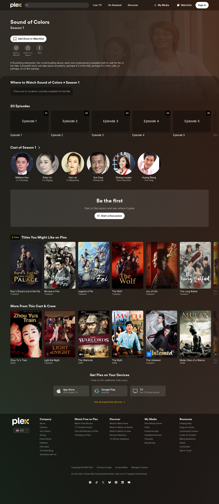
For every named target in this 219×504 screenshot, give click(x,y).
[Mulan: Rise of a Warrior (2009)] (195, 337)
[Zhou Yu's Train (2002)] (26, 337)
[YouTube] (129, 482)
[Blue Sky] (109, 482)
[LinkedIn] (122, 482)
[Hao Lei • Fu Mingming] (72, 167)
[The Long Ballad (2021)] (195, 269)
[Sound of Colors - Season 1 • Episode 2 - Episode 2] (70, 124)
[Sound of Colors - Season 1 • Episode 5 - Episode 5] (192, 124)
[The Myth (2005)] (127, 337)
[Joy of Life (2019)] (161, 269)
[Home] (16, 5)
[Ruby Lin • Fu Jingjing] (47, 167)
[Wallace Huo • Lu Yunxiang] (22, 167)
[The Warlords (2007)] (93, 337)
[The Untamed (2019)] (161, 337)
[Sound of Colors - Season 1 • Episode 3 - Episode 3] (111, 124)
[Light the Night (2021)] (60, 337)
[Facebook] (116, 482)
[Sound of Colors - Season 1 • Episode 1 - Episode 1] (29, 124)
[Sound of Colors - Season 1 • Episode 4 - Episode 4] (151, 124)
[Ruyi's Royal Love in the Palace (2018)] (26, 269)
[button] (28, 50)
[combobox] (59, 5)
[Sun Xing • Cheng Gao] (98, 167)
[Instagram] (90, 482)
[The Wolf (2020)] (127, 269)
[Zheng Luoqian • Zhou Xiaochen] (123, 167)
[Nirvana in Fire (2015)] (60, 269)
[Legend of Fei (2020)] (93, 269)
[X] (103, 482)
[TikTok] (96, 482)
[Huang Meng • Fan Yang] (149, 167)
